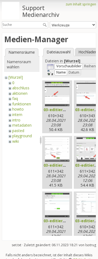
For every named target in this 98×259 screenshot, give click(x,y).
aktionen (19, 93)
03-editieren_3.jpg (61, 165)
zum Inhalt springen (81, 4)
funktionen (21, 103)
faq (15, 98)
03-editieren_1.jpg (61, 109)
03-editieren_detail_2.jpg (68, 220)
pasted (18, 130)
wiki (15, 141)
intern (17, 114)
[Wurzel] (15, 77)
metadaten (22, 125)
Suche (45, 25)
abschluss (20, 87)
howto (18, 109)
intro (16, 120)
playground (22, 135)
